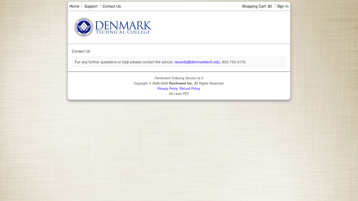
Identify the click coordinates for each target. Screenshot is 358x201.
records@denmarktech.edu (196, 61)
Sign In (283, 6)
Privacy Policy (167, 88)
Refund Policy (190, 88)
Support (90, 6)
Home (74, 6)
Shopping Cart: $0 (257, 6)
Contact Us (111, 6)
